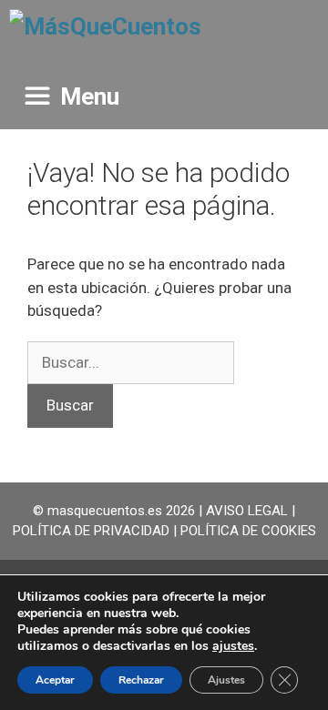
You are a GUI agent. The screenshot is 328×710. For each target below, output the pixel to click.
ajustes (233, 646)
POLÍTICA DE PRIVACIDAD (91, 530)
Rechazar (141, 680)
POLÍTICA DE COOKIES (248, 530)
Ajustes (226, 680)
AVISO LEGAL (247, 510)
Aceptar (55, 680)
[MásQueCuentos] (105, 32)
